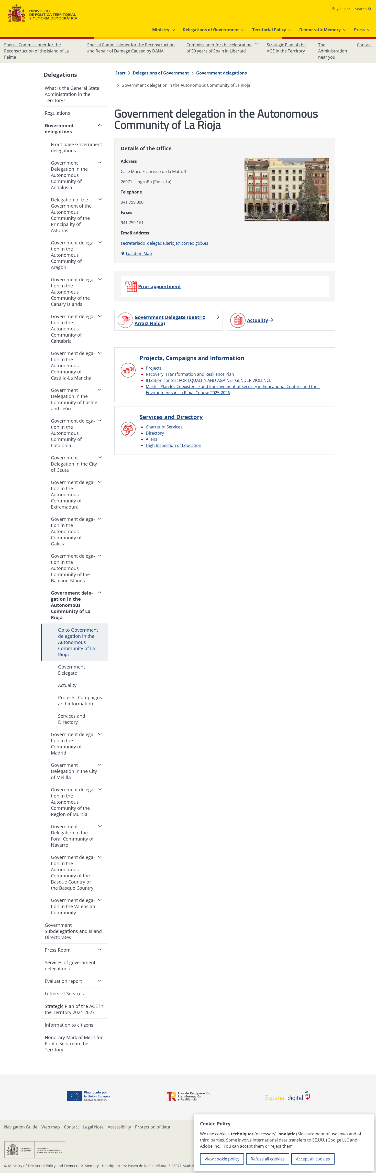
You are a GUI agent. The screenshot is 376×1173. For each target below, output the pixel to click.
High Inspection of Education (173, 445)
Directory (155, 433)
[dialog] (284, 1142)
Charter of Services (164, 427)
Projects (154, 368)
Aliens (151, 439)
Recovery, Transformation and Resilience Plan (190, 374)
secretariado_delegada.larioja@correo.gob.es (164, 243)
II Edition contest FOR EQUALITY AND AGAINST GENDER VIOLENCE (208, 380)
